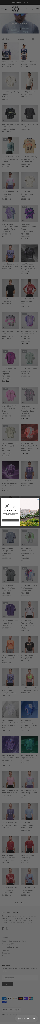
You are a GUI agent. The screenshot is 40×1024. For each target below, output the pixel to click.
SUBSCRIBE (10, 520)
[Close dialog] (38, 499)
